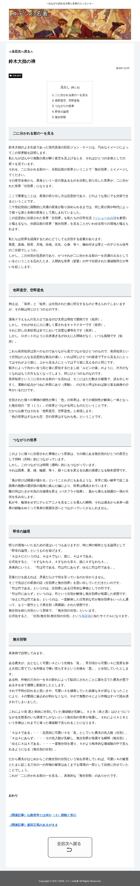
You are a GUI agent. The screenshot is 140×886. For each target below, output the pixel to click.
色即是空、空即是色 (67, 100)
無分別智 (60, 117)
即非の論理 (62, 111)
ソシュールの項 (105, 218)
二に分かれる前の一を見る (71, 95)
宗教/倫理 (16, 75)
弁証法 (86, 616)
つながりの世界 (64, 105)
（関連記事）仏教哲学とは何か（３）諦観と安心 (42, 815)
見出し (65, 87)
